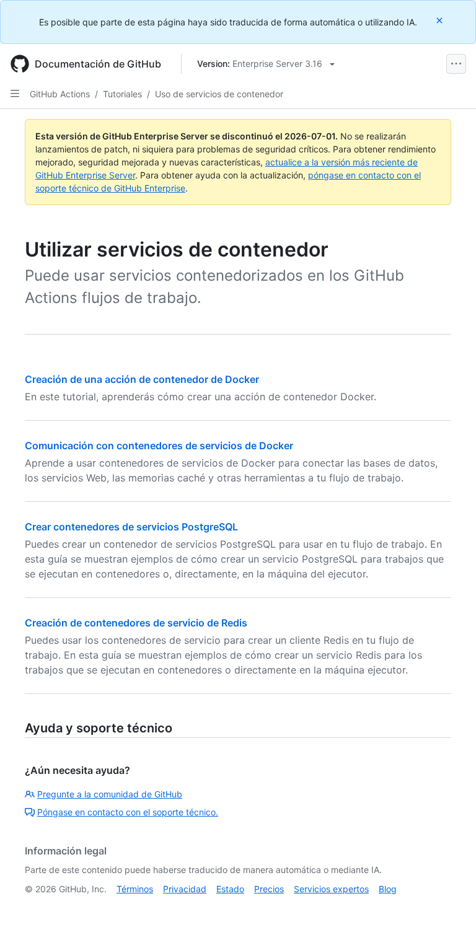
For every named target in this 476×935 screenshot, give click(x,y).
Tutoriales (122, 94)
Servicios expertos (331, 889)
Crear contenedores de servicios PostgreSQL (131, 526)
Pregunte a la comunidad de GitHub (109, 794)
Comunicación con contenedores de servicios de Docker (159, 445)
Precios (269, 889)
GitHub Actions (60, 94)
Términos (135, 889)
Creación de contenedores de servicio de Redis (136, 623)
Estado (230, 889)
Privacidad (184, 889)
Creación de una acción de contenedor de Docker (142, 379)
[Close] (441, 20)
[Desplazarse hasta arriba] (448, 907)
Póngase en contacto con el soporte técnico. (127, 812)
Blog (388, 889)
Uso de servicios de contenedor (219, 94)
